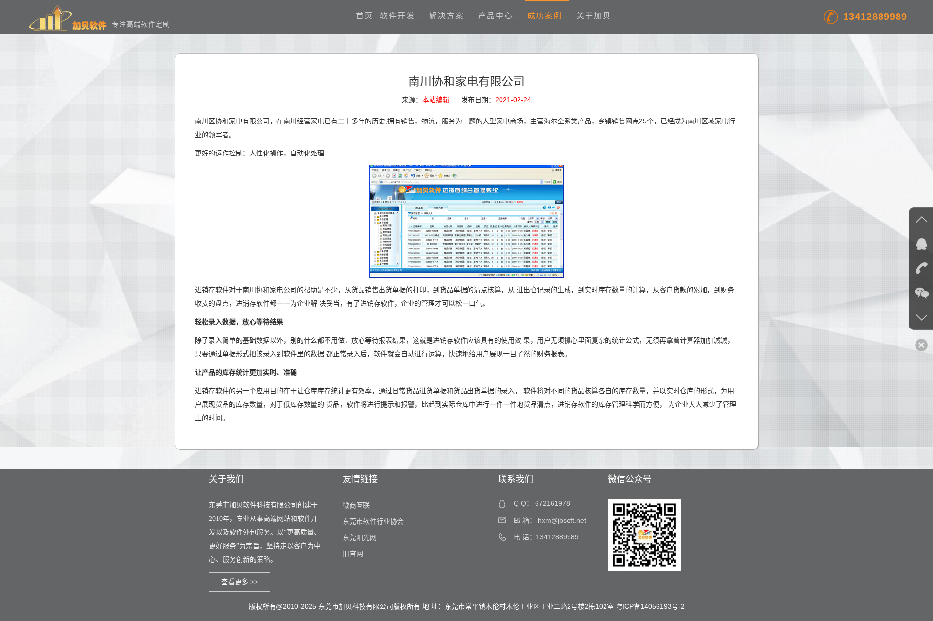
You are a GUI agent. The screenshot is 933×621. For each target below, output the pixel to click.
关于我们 (226, 479)
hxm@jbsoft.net (562, 520)
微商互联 (356, 505)
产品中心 (495, 16)
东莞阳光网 (360, 537)
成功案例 (544, 16)
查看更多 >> (239, 582)
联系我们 (515, 479)
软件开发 (397, 16)
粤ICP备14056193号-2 (650, 606)
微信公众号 (630, 479)
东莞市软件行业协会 (373, 521)
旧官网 (353, 553)
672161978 (552, 503)
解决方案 (446, 16)
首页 (364, 16)
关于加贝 (593, 16)
